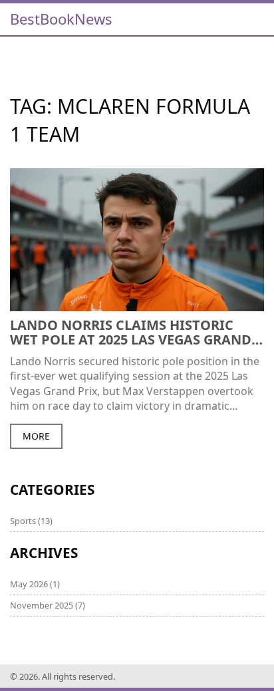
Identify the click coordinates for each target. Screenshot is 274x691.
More (36, 436)
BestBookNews (61, 19)
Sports (31, 521)
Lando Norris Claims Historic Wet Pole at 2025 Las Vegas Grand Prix (130, 332)
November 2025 (47, 605)
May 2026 (35, 584)
